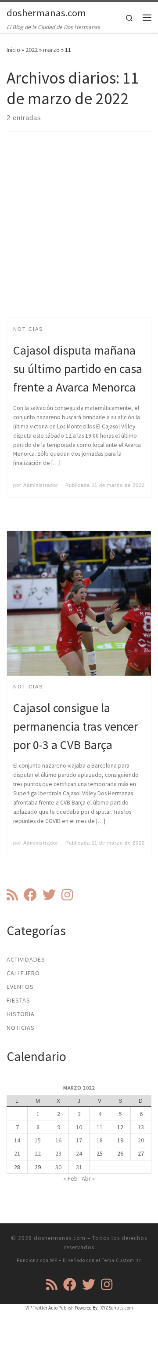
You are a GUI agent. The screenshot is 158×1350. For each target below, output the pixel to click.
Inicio (13, 50)
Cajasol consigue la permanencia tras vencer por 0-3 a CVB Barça (75, 726)
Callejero (23, 973)
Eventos (20, 987)
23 (58, 1153)
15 (38, 1140)
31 (79, 1167)
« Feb (70, 1178)
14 (17, 1140)
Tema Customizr (121, 1260)
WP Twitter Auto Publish (49, 1308)
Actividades (26, 959)
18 (100, 1140)
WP (53, 1260)
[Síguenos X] (49, 894)
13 (141, 1127)
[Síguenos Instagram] (67, 894)
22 (38, 1153)
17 (79, 1140)
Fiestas (18, 1000)
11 (100, 1127)
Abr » (88, 1178)
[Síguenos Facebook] (30, 894)
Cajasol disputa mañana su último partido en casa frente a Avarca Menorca (77, 368)
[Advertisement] (79, 232)
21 (17, 1153)
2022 (31, 50)
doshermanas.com (60, 1238)
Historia (21, 1014)
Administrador (40, 485)
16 (58, 1140)
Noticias (21, 1028)
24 (79, 1153)
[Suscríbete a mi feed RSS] (12, 894)
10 (79, 1127)
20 (141, 1140)
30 (58, 1167)
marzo (51, 50)
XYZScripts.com (117, 1308)
